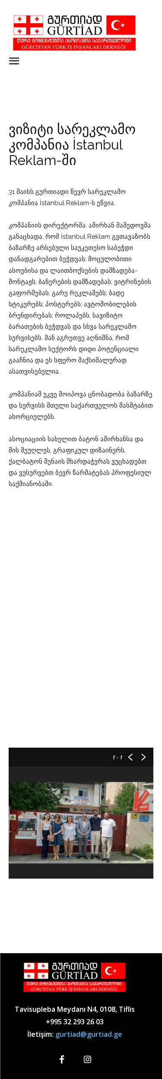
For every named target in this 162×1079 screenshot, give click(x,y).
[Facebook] (62, 1060)
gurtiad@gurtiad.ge (88, 1034)
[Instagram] (87, 1060)
